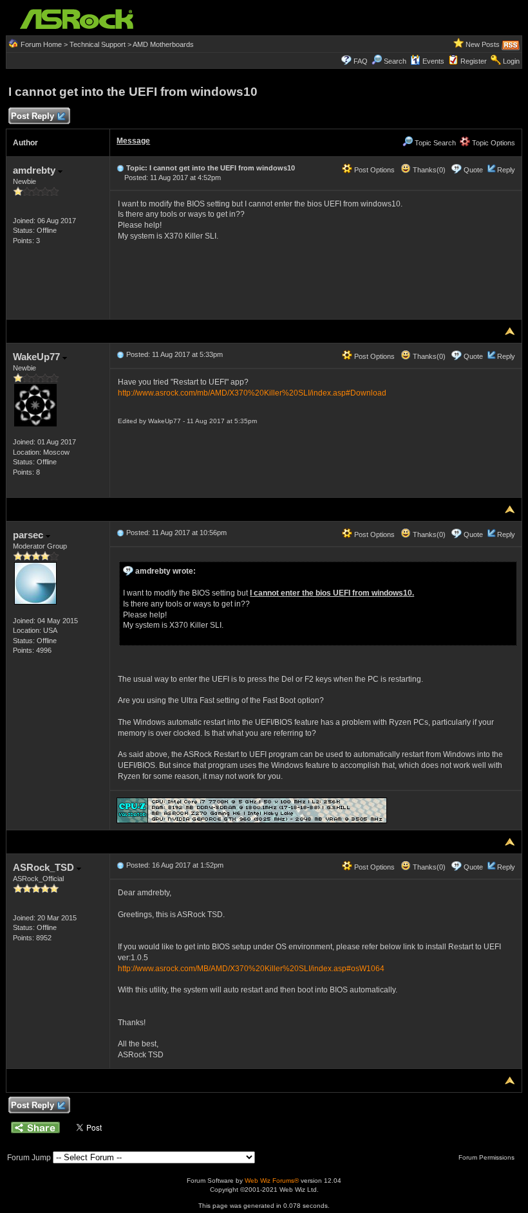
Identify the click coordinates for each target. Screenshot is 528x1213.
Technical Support (98, 44)
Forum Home (41, 44)
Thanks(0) (428, 170)
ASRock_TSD (45, 867)
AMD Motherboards (163, 44)
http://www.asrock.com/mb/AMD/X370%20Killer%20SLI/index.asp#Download (252, 392)
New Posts (483, 44)
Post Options (373, 170)
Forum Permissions (487, 1157)
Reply (506, 170)
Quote (473, 170)
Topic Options (492, 143)
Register (473, 61)
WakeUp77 (37, 356)
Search (395, 61)
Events (433, 61)
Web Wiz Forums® (272, 1180)
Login (511, 61)
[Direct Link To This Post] (120, 168)
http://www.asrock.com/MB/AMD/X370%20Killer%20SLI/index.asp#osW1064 (251, 968)
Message (133, 140)
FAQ (361, 61)
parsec (29, 534)
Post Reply (32, 116)
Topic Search (434, 143)
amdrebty (35, 170)
